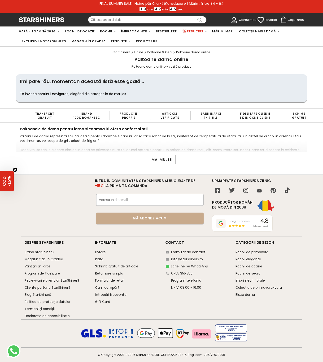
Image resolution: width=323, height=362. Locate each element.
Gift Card (102, 301)
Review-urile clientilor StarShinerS (52, 280)
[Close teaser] (15, 169)
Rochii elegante (248, 259)
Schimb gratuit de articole (116, 266)
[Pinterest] (273, 191)
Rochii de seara (248, 273)
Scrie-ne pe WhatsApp (189, 266)
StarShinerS (145, 355)
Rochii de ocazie (249, 266)
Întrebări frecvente (111, 294)
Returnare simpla (109, 273)
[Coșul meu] (283, 20)
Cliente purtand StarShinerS (47, 287)
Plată (99, 259)
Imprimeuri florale (250, 280)
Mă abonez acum (150, 218)
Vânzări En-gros (37, 266)
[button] (7, 181)
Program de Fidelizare (42, 273)
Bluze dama (245, 294)
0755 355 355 (181, 273)
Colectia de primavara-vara (259, 287)
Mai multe (162, 159)
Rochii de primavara (252, 252)
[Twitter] (232, 191)
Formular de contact (188, 252)
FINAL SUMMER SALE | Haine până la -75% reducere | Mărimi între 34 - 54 (161, 3)
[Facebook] (217, 191)
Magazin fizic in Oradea (44, 259)
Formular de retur (109, 280)
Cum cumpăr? (107, 287)
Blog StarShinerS (38, 294)
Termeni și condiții (40, 308)
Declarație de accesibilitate (47, 316)
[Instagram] (245, 191)
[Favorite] (261, 20)
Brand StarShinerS (39, 252)
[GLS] (93, 337)
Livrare (100, 252)
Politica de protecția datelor (47, 301)
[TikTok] (287, 191)
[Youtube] (259, 191)
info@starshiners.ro (187, 259)
